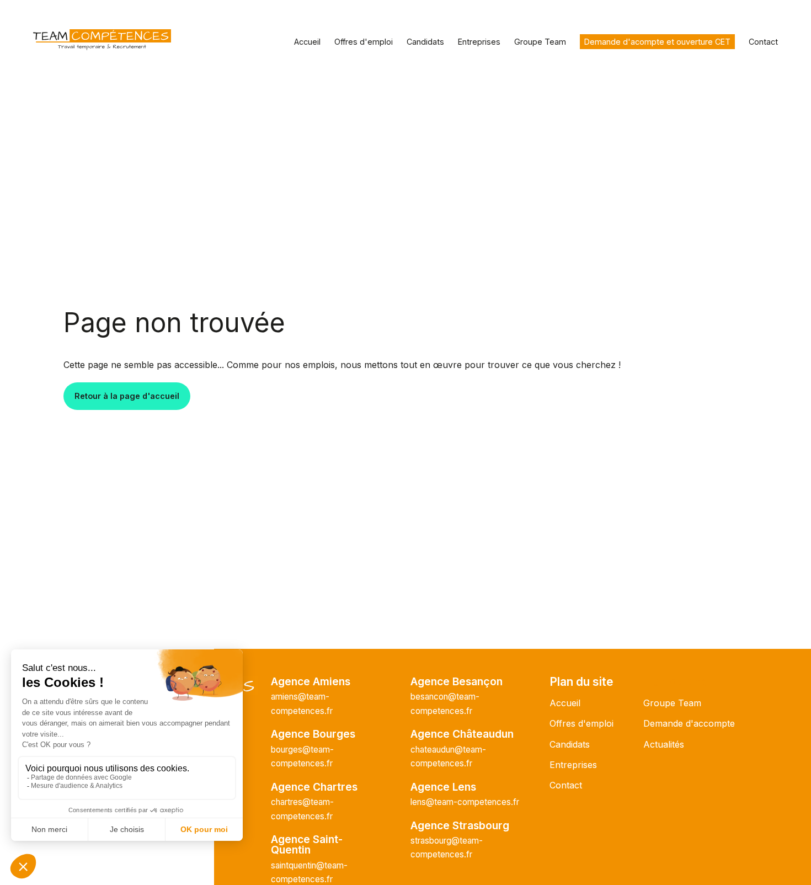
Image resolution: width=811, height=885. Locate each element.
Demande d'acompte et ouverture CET (657, 41)
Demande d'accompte (689, 723)
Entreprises (479, 41)
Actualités (663, 744)
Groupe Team (540, 41)
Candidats (425, 41)
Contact (763, 41)
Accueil (307, 41)
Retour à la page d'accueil (126, 396)
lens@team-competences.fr (464, 802)
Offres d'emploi (363, 41)
